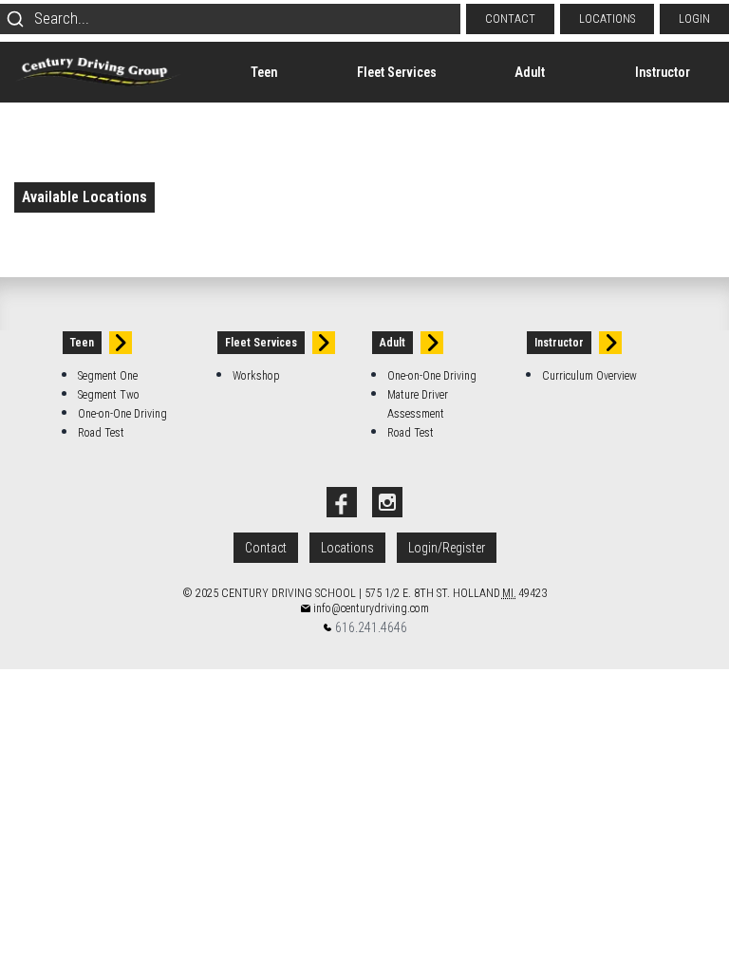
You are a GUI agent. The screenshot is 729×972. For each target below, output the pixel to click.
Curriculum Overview (589, 376)
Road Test (101, 432)
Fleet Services (397, 72)
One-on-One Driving (122, 414)
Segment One (108, 376)
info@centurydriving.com (371, 608)
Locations (607, 19)
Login (694, 19)
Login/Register (446, 547)
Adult (529, 72)
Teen (264, 72)
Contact (510, 19)
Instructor (662, 72)
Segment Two (109, 395)
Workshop (256, 376)
